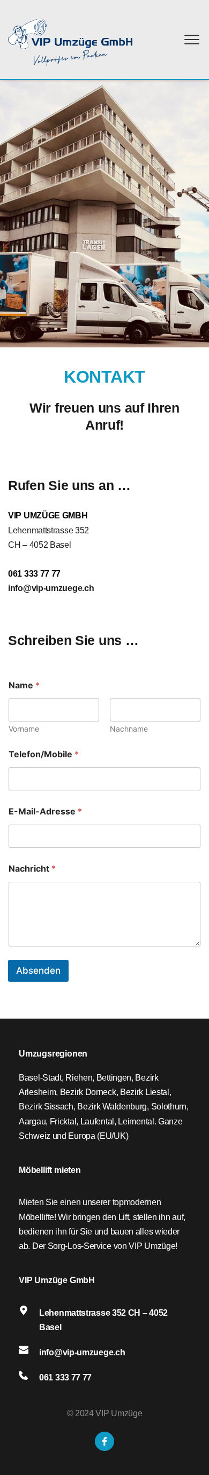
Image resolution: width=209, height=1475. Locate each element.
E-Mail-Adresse (45, 811)
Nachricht (32, 869)
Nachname (129, 728)
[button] (191, 39)
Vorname (24, 728)
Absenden (38, 970)
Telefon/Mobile (44, 754)
